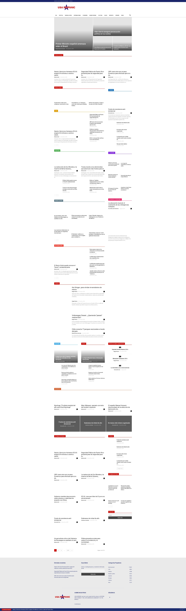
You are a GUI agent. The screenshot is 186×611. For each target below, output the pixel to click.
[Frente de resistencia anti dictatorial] (120, 100)
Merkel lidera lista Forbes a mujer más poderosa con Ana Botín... (97, 189)
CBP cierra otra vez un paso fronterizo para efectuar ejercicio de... (119, 73)
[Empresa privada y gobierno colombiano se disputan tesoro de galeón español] (57, 374)
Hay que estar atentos (122, 144)
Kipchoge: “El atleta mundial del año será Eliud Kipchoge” (64, 406)
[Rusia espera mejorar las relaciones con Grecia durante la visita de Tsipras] (84, 251)
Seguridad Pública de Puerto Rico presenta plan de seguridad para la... (92, 73)
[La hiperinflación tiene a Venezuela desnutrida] (93, 355)
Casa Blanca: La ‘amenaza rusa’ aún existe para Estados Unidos (79, 104)
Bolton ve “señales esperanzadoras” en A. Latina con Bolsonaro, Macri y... (97, 182)
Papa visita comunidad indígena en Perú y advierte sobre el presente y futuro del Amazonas (69, 381)
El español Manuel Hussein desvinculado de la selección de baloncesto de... (119, 407)
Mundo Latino (68, 15)
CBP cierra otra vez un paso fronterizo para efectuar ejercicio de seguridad (64, 576)
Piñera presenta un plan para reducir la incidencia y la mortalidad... (79, 217)
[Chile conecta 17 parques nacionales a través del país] (62, 336)
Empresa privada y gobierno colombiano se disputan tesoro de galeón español (68, 374)
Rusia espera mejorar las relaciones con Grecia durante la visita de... (97, 251)
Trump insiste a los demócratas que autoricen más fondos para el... (93, 168)
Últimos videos (58, 87)
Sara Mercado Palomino (113, 208)
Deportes (111, 15)
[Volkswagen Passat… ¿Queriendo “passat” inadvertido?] (61, 319)
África (71, 245)
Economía (85, 15)
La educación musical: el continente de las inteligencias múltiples (118, 205)
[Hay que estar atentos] (110, 145)
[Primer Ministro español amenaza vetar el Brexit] (73, 28)
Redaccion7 (56, 409)
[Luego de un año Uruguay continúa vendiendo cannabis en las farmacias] (66, 355)
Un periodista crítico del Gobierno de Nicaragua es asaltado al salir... (61, 217)
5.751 (68, 550)
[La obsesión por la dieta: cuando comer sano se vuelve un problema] (112, 138)
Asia (76, 245)
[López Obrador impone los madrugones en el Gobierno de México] (97, 209)
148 (120, 365)
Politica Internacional (94, 150)
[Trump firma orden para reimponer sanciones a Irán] (62, 96)
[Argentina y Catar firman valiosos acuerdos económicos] (126, 182)
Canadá (80, 245)
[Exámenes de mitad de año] (111, 124)
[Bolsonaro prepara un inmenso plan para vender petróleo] (113, 170)
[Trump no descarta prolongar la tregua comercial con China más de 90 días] (57, 189)
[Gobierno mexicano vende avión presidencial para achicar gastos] (113, 159)
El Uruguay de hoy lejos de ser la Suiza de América (113, 189)
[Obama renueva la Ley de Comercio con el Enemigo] (113, 496)
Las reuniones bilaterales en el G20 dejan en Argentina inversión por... (61, 231)
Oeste (82, 110)
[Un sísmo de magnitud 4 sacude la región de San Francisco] (126, 496)
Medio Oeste (69, 110)
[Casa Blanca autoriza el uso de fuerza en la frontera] (102, 42)
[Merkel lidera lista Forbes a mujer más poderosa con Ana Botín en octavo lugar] (84, 189)
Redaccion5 (56, 77)
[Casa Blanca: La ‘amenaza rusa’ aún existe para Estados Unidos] (79, 96)
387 (120, 347)
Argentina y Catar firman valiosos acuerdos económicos (126, 189)
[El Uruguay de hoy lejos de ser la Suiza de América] (113, 183)
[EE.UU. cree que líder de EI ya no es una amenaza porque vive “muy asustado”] (84, 139)
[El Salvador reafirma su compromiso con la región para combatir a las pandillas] (79, 227)
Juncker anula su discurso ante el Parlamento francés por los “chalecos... (97, 272)
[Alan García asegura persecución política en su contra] (112, 26)
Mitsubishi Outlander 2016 (120, 358)
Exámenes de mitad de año (123, 122)
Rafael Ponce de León (60, 48)
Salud (105, 15)
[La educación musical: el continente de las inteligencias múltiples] (120, 222)
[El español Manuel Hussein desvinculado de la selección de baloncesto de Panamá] (120, 398)
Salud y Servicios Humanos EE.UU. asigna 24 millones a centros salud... (65, 73)
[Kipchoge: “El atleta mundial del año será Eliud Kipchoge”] (66, 398)
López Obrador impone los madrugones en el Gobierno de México (96, 217)
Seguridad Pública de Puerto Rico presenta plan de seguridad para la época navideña (65, 572)
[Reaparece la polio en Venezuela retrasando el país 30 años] (84, 374)
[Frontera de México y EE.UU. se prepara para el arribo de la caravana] (122, 42)
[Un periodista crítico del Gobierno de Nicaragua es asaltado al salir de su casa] (62, 209)
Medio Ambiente (87, 283)
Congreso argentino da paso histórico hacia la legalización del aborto (95, 367)
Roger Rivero (74, 291)
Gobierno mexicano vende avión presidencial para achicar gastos (113, 164)
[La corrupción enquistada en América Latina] (126, 159)
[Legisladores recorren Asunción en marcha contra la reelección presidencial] (113, 481)
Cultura (100, 15)
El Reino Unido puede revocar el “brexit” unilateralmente (64, 266)
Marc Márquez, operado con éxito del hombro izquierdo (92, 406)
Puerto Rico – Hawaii (90, 110)
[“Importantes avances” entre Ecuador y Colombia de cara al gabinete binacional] (97, 226)
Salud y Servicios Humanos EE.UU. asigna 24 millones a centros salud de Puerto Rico (33, 609)
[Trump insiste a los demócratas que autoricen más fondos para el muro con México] (93, 159)
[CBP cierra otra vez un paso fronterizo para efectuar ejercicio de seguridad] (120, 64)
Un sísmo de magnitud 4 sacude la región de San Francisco (126, 502)
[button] (130, 15)
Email (82, 568)
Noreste (76, 110)
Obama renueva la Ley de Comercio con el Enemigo (113, 502)
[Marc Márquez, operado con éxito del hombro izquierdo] (93, 398)
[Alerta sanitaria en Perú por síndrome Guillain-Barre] (84, 380)
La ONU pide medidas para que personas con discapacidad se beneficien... (97, 265)
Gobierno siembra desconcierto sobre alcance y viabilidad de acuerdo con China (64, 498)
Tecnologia (96, 283)
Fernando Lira (111, 113)
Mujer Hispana (92, 15)
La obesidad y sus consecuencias (120, 367)
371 (120, 356)
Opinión (117, 15)
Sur (97, 110)
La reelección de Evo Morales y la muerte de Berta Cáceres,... (65, 168)
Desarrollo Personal (64, 1)
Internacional (77, 15)
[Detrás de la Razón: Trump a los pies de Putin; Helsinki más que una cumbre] (97, 96)
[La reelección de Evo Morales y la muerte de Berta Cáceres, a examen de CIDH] (66, 159)
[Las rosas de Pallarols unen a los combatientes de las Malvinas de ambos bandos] (57, 367)
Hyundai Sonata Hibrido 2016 (120, 349)
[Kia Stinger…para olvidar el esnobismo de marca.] (62, 291)
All (64, 110)
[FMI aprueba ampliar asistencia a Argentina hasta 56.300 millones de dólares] (126, 481)
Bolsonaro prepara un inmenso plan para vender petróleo (113, 176)
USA (56, 15)
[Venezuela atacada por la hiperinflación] (126, 171)
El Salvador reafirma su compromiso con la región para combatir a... (78, 235)
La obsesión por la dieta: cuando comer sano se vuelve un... (124, 138)
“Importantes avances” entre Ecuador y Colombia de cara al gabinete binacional (97, 234)
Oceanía (92, 245)
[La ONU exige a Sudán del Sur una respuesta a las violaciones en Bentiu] (84, 258)
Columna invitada (89, 425)
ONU (97, 245)
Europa (86, 245)
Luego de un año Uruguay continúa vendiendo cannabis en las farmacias (65, 358)
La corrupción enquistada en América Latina (126, 164)
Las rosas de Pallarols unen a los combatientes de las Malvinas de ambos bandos (68, 367)
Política (61, 15)
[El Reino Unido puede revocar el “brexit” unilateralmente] (57, 182)
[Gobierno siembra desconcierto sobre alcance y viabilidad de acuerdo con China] (84, 131)
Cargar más (120, 468)
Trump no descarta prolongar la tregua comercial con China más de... (70, 189)
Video (122, 15)
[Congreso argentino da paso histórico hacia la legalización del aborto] (84, 367)
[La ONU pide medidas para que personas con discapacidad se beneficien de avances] (84, 265)
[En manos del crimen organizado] (112, 131)
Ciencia (71, 1)
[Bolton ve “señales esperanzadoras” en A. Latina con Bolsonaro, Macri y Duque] (84, 182)
